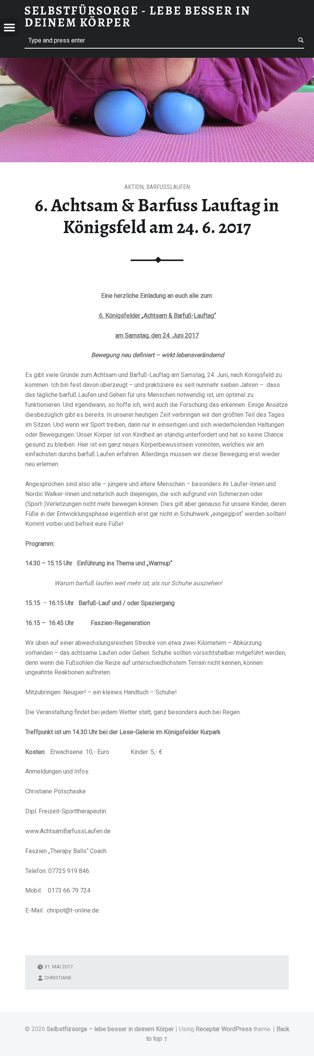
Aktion (134, 187)
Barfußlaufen (168, 187)
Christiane (58, 978)
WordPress (236, 1029)
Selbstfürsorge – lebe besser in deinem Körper (110, 1029)
